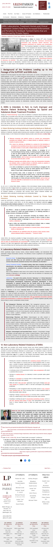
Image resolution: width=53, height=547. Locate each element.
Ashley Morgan (33, 478)
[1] (1, 426)
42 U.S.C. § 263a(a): (14, 275)
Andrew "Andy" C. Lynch (20, 491)
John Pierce (33, 493)
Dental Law (45, 494)
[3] (1, 433)
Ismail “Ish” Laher (33, 489)
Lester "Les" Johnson (20, 500)
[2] (1, 429)
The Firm (10, 13)
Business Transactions (46, 486)
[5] (1, 447)
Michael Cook (20, 487)
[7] (1, 455)
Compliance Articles (43, 22)
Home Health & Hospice (31, 22)
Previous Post (6, 468)
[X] (49, 5)
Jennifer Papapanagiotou (20, 483)
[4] (1, 437)
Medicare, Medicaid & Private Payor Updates (13, 22)
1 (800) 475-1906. (35, 423)
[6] (1, 451)
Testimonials (46, 13)
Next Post (48, 468)
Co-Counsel (6, 17)
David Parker (20, 504)
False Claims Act (46, 498)
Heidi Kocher (33, 486)
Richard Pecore (20, 495)
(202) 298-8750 (6, 3)
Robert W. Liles (16, 410)
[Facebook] (49, 3)
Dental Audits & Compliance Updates (29, 19)
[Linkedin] (49, 7)
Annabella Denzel (33, 496)
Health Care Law (46, 482)
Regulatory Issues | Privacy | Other (11, 19)
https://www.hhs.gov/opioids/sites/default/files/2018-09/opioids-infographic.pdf (21, 427)
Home (4, 13)
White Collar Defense (46, 502)
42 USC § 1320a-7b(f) (11, 437)
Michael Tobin (33, 500)
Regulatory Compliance (46, 491)
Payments (27, 17)
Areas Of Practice (26, 13)
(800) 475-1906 (6, 7)
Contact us (21, 17)
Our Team (16, 13)
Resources (13, 17)
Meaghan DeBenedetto (33, 482)
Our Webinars (36, 13)
